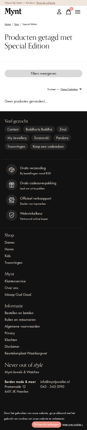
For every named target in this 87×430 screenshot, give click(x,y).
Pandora (62, 137)
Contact (12, 129)
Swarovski (41, 137)
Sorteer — (53, 89)
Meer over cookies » (72, 424)
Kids (8, 255)
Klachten (11, 339)
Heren (9, 249)
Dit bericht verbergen (46, 424)
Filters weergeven (43, 73)
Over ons (11, 287)
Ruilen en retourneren (20, 319)
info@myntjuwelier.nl (55, 381)
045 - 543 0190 (52, 386)
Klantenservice (15, 281)
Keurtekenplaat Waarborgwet (26, 353)
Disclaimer (12, 346)
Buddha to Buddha (39, 129)
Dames (10, 242)
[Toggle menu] (77, 11)
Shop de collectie (45, 3)
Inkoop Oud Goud (18, 294)
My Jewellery (17, 137)
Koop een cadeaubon (48, 146)
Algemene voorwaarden (22, 326)
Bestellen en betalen (19, 312)
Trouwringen (16, 146)
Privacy (10, 333)
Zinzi (62, 129)
